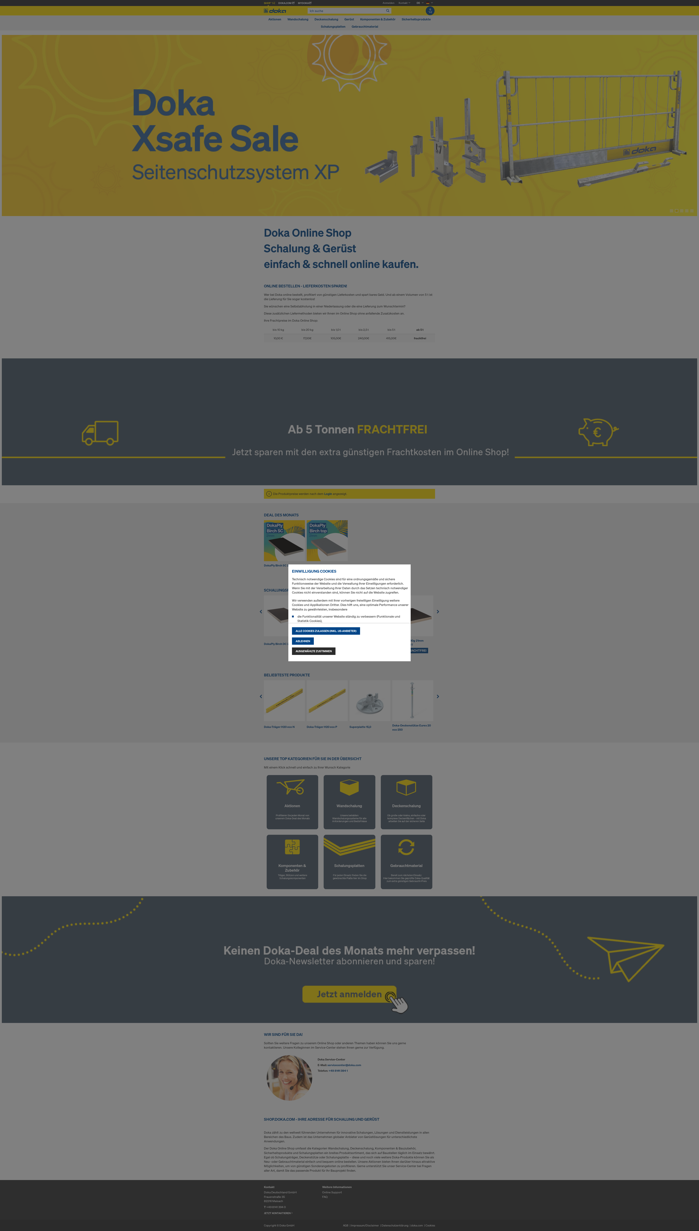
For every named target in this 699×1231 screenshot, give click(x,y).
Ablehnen (303, 641)
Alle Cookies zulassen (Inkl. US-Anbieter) (326, 631)
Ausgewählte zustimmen (314, 651)
